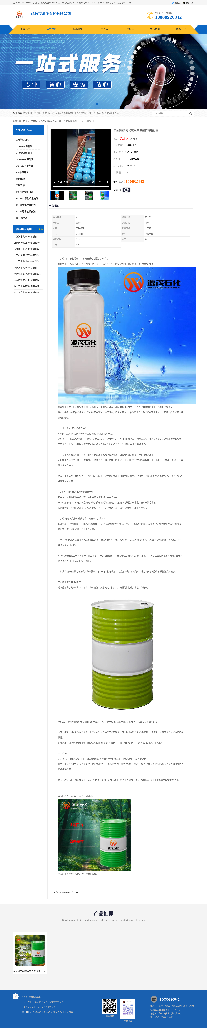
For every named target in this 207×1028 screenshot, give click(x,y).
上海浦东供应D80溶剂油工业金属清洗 (28, 236)
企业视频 (77, 29)
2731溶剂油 (21, 218)
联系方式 (181, 29)
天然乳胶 (20, 185)
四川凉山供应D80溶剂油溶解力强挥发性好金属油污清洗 (28, 286)
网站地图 (68, 1012)
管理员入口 (58, 1012)
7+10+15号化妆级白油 (27, 198)
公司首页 (25, 29)
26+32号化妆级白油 (26, 205)
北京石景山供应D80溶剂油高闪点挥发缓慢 (28, 261)
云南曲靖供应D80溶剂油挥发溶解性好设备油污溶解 (28, 280)
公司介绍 (103, 29)
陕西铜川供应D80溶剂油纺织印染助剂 (28, 274)
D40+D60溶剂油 (24, 153)
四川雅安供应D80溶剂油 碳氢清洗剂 (28, 292)
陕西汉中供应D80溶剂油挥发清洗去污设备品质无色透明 (28, 268)
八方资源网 (38, 1012)
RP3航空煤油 (22, 140)
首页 (25, 121)
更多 (40, 229)
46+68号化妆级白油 (26, 211)
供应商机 (51, 29)
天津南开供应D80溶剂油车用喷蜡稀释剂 (28, 249)
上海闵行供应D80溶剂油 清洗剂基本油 (28, 243)
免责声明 (48, 1012)
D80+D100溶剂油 (24, 159)
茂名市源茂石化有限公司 (32, 1007)
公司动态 (129, 29)
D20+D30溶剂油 (24, 146)
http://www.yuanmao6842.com (65, 892)
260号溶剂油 (22, 172)
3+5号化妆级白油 (49, 121)
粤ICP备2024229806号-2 (52, 1002)
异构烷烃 (20, 179)
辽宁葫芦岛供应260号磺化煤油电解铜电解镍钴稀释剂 (38, 971)
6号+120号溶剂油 (24, 166)
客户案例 (155, 29)
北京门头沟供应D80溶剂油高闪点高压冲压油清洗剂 (28, 255)
